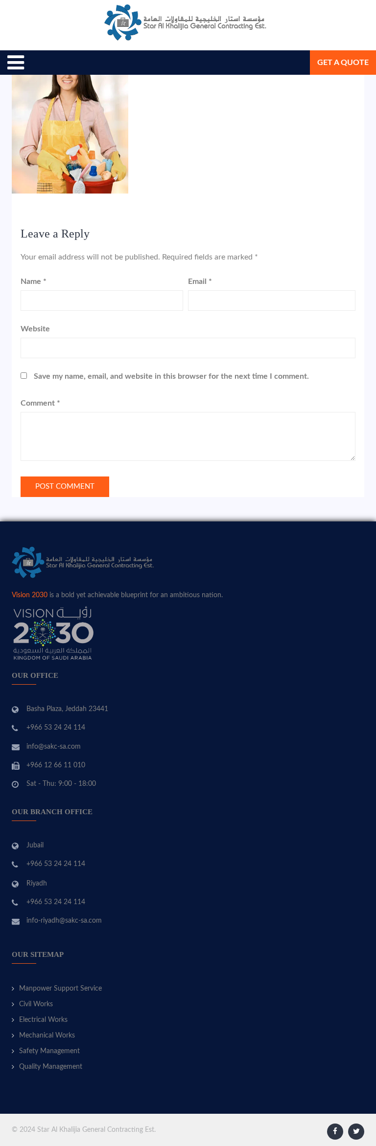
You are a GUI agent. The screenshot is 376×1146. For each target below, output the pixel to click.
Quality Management (50, 1066)
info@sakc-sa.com (53, 746)
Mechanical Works (47, 1035)
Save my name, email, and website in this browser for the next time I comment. (171, 376)
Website (35, 329)
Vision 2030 (29, 595)
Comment (40, 403)
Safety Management (49, 1051)
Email (200, 281)
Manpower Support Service (60, 988)
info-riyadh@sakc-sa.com (64, 920)
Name (34, 281)
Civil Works (36, 1004)
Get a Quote (343, 62)
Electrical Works (43, 1019)
